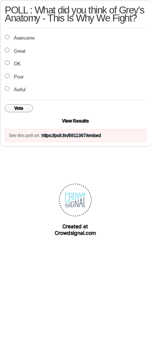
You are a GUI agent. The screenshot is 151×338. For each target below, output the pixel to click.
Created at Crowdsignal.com (75, 229)
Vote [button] (18, 108)
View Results (75, 121)
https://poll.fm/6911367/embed (71, 135)
